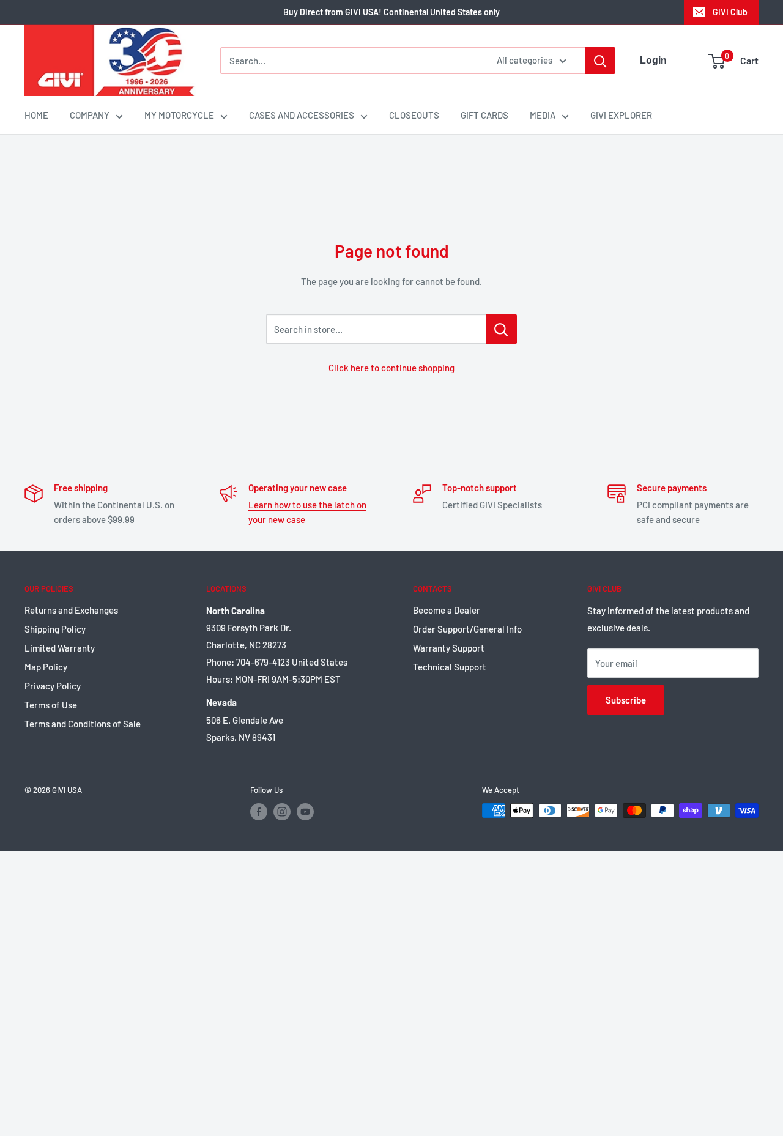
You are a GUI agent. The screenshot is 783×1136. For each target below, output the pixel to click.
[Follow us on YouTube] (305, 811)
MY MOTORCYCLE (179, 115)
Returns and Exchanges (71, 609)
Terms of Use (50, 704)
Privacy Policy (52, 685)
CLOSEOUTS (414, 115)
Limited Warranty (59, 647)
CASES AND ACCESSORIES (301, 115)
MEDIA (542, 115)
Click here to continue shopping (391, 367)
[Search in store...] (501, 329)
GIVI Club (730, 12)
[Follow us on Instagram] (282, 811)
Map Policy (45, 666)
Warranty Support (448, 647)
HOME (36, 115)
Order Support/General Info (467, 628)
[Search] (600, 60)
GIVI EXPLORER (621, 115)
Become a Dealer (446, 609)
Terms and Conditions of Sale (82, 723)
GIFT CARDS (484, 115)
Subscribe (626, 699)
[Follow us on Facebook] (258, 811)
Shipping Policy (55, 628)
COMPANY (89, 115)
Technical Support (449, 666)
